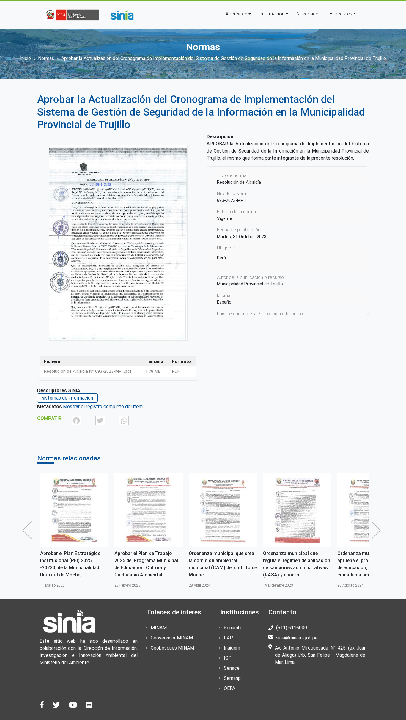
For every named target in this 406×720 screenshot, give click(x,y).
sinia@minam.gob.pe (297, 638)
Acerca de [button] (236, 14)
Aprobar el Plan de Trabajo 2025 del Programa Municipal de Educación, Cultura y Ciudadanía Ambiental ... (146, 564)
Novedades (308, 14)
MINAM (159, 628)
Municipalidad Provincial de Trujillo (250, 284)
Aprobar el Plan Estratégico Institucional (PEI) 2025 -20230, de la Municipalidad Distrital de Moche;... (70, 564)
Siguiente (377, 530)
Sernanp (232, 678)
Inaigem (232, 648)
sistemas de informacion (67, 398)
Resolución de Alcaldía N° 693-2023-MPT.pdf (88, 371)
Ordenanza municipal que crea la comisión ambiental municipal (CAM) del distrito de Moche (223, 564)
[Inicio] (122, 15)
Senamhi (232, 628)
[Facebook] (76, 420)
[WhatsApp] (124, 420)
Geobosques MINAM (172, 648)
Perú (221, 257)
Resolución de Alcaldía (239, 182)
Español (224, 302)
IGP (228, 658)
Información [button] (271, 14)
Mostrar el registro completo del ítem (103, 406)
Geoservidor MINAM (172, 638)
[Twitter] (100, 420)
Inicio (25, 58)
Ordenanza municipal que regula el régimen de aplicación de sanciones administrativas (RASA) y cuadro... (296, 564)
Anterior (28, 530)
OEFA (229, 688)
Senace (232, 668)
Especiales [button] (341, 14)
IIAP (228, 638)
